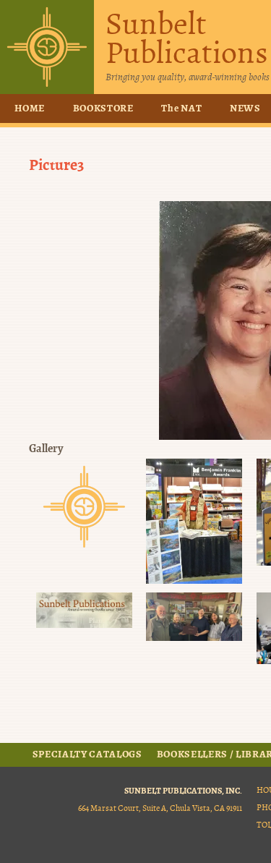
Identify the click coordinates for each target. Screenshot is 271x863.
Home (29, 108)
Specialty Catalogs (87, 754)
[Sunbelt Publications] (47, 47)
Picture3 (56, 165)
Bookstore (103, 108)
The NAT (181, 108)
